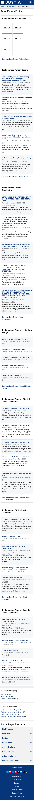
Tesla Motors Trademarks (14, 18)
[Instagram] (16, 772)
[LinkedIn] (7, 772)
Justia (2, 6)
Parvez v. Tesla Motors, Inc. (12, 578)
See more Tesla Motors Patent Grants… (16, 177)
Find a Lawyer (7, 729)
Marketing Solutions (10, 760)
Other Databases (9, 756)
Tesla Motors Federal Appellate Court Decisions (17, 611)
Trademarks (5, 694)
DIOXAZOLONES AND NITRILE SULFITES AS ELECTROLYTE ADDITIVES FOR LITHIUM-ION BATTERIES (13, 268)
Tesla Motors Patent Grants (15, 70)
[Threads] (18, 772)
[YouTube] (10, 772)
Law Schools (7, 742)
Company (17, 783)
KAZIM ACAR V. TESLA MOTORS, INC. (16, 678)
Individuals (6, 733)
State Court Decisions (8, 714)
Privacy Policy (17, 793)
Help (17, 786)
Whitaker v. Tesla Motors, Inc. (13, 661)
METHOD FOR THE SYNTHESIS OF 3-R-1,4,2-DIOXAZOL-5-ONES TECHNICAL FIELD (17, 199)
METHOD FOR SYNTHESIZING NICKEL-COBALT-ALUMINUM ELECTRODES (16, 245)
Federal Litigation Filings (9, 710)
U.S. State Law (8, 751)
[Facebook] (13, 772)
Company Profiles (11, 6)
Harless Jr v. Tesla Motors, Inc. (13, 350)
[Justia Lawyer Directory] (27, 772)
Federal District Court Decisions (11, 712)
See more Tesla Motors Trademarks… (15, 59)
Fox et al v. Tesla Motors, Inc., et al (15, 339)
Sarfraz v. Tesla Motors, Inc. (12, 376)
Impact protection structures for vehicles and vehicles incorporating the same (16, 137)
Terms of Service (17, 790)
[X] (24, 772)
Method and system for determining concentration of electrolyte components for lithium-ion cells (15, 79)
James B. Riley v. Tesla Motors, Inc (15, 568)
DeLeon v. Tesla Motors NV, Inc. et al (16, 357)
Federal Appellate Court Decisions (12, 716)
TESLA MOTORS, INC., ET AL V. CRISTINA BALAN (14, 547)
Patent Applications (7, 699)
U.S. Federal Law (8, 747)
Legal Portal (17, 779)
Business (5, 738)
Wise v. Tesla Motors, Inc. (11, 536)
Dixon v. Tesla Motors (10, 651)
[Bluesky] (21, 772)
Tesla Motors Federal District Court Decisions (16, 400)
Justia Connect (17, 776)
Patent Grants (5, 696)
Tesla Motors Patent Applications (11, 189)
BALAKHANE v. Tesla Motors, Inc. (14, 365)
